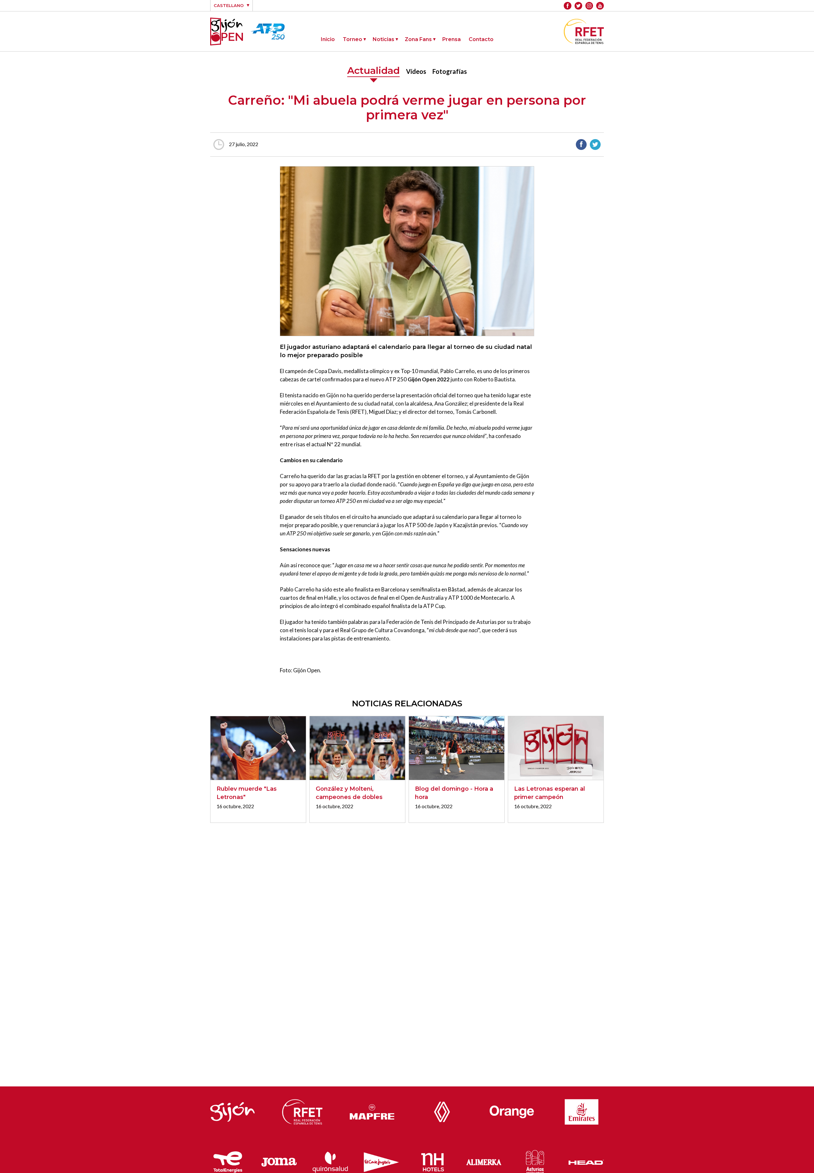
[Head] (586, 1160)
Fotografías (449, 71)
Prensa (451, 39)
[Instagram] (589, 6)
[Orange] (512, 1110)
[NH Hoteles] (432, 1160)
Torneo (352, 39)
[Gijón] (232, 1110)
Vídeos (416, 71)
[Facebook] (567, 6)
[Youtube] (600, 6)
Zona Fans (418, 39)
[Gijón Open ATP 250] (226, 32)
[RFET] (584, 42)
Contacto (481, 39)
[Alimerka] (483, 1160)
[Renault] (442, 1110)
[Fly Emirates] (581, 1110)
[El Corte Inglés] (381, 1160)
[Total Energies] (228, 1160)
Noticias (383, 39)
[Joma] (279, 1161)
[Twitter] (578, 6)
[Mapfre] (372, 1110)
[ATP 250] (268, 35)
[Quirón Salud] (330, 1160)
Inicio (328, 39)
